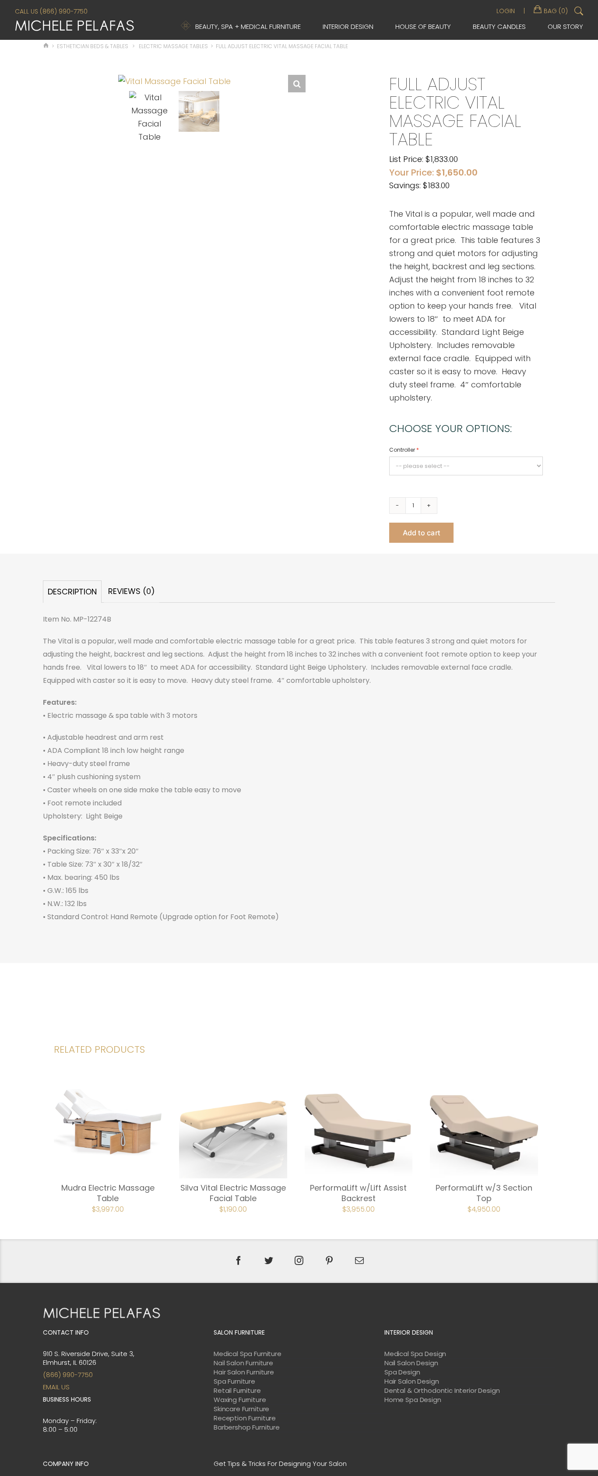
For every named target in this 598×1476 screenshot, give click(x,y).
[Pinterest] (329, 1260)
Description (72, 591)
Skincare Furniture (241, 1409)
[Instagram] (299, 1260)
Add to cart (421, 532)
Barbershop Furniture (247, 1427)
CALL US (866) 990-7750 (51, 11)
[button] (297, 83)
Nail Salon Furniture (243, 1363)
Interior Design (348, 26)
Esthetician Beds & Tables (92, 46)
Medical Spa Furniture (247, 1353)
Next (300, 314)
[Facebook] (238, 1260)
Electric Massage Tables (173, 46)
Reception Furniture (245, 1418)
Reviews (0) (131, 591)
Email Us (56, 1387)
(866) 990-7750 (68, 1374)
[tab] (72, 591)
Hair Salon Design (411, 1381)
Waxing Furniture (240, 1399)
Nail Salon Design (411, 1363)
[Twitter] (268, 1260)
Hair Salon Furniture (244, 1372)
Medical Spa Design (415, 1353)
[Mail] (359, 1260)
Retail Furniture (237, 1390)
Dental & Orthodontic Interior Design (442, 1390)
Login (505, 11)
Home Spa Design (412, 1399)
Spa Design (402, 1372)
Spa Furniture (234, 1381)
